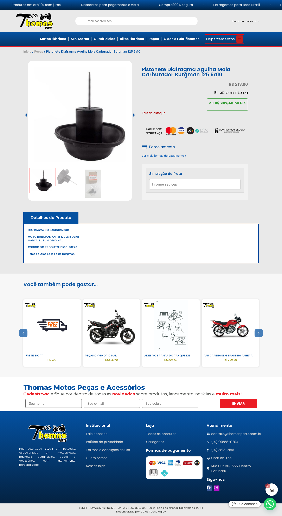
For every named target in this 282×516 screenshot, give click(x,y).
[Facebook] (209, 488)
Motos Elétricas (53, 38)
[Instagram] (216, 488)
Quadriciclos (104, 38)
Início (27, 51)
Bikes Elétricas (132, 38)
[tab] (50, 218)
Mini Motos (80, 38)
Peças (154, 38)
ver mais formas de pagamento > (164, 155)
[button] (26, 115)
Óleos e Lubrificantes (181, 38)
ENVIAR (238, 403)
